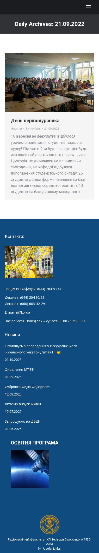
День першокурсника (35, 120)
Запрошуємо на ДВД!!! (22, 421)
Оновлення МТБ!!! (19, 369)
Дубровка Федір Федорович (27, 386)
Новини (16, 128)
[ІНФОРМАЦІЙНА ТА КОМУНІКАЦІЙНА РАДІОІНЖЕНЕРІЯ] (30, 469)
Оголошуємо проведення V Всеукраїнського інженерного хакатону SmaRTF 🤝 (41, 349)
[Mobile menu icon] (89, 7)
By (33, 128)
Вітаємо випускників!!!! (23, 404)
